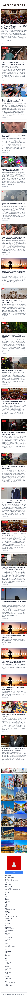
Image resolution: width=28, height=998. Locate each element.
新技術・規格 (8, 968)
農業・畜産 (7, 933)
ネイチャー (7, 973)
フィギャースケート (9, 985)
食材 (6, 931)
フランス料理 (8, 927)
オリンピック (8, 978)
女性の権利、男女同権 (10, 909)
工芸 (6, 952)
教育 (6, 904)
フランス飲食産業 (9, 930)
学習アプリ (7, 882)
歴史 (6, 905)
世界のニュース (8, 920)
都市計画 (7, 911)
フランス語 (7, 912)
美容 (6, 940)
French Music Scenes (10, 946)
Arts (6, 949)
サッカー (7, 980)
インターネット (8, 962)
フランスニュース (9, 888)
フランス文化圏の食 (9, 928)
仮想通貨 (7, 966)
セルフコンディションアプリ (11, 880)
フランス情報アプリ (9, 877)
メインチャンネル (9, 886)
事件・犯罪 (7, 901)
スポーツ (7, 976)
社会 (6, 894)
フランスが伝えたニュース (11, 916)
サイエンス (7, 958)
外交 (6, 902)
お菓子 (6, 934)
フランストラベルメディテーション (13, 889)
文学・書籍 (7, 955)
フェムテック (8, 972)
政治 (6, 898)
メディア (7, 965)
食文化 (6, 925)
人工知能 (7, 963)
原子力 (6, 969)
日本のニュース (8, 918)
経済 (6, 896)
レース (6, 987)
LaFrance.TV (10, 884)
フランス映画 (8, 951)
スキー (6, 981)
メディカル (7, 960)
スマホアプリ (8, 875)
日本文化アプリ (8, 879)
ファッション (8, 939)
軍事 (6, 907)
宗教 (6, 908)
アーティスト (8, 945)
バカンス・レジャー (9, 914)
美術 (6, 954)
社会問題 (7, 899)
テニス (6, 984)
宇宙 (6, 971)
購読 (14, 872)
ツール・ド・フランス (10, 982)
